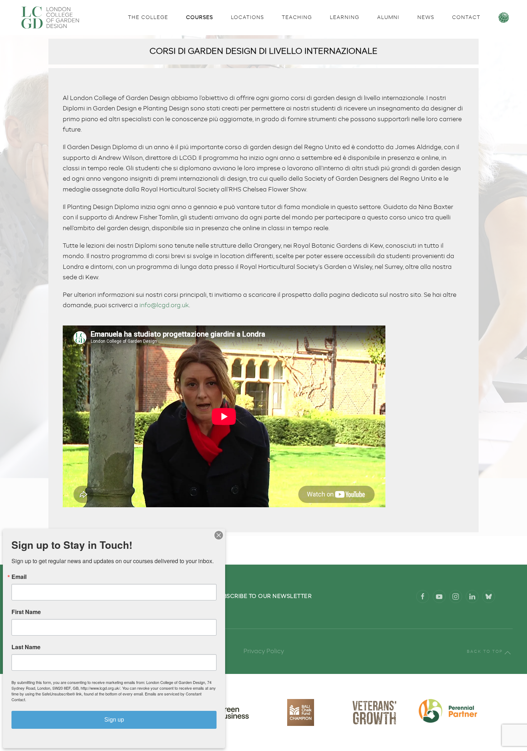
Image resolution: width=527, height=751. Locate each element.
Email (19, 577)
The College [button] (148, 17)
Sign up (114, 720)
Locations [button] (247, 17)
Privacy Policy (263, 651)
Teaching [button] (297, 17)
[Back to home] (50, 17)
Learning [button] (344, 17)
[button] (508, 652)
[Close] (218, 535)
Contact (466, 17)
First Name (26, 612)
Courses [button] (199, 17)
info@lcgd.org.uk (164, 306)
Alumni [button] (388, 17)
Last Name (26, 647)
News (425, 17)
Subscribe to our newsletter (263, 596)
